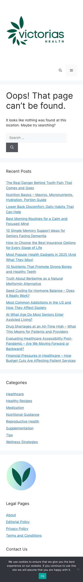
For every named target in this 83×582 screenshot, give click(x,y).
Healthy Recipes (19, 401)
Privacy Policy (17, 529)
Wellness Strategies (22, 442)
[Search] (12, 147)
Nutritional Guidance (22, 415)
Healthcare (15, 394)
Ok (42, 576)
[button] (60, 70)
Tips (9, 435)
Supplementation (19, 428)
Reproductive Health (22, 421)
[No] (78, 569)
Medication (15, 408)
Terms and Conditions (24, 536)
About (11, 515)
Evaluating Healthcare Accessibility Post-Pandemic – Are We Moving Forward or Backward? (39, 343)
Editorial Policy (18, 522)
